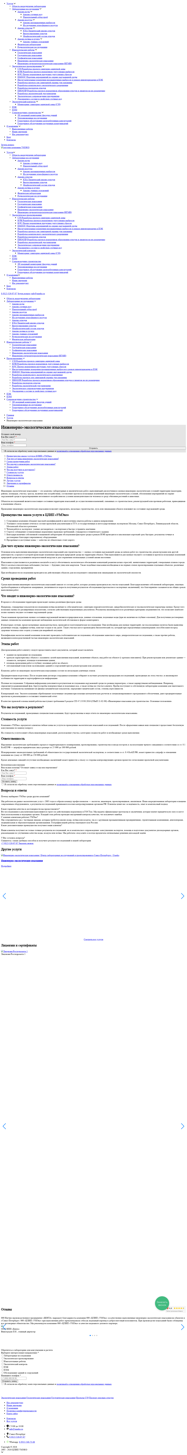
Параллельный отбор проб (35, 17)
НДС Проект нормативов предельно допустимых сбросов (45, 74)
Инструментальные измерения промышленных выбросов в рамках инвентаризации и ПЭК (60, 80)
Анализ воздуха (25, 20)
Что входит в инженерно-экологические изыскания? (31, 464)
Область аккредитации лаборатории (29, 6)
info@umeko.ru (38, 293)
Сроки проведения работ (18, 461)
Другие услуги (13, 480)
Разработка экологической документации (37, 93)
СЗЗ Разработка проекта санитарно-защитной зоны (41, 69)
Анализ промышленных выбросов (39, 22)
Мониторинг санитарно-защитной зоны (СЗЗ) (39, 104)
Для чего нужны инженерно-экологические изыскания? (33, 458)
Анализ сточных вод (32, 14)
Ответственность (15, 475)
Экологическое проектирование (27, 66)
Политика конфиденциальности (22, 1410)
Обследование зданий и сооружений (21, 1372)
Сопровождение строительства (26, 112)
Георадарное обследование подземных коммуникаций (43, 123)
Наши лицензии (19, 131)
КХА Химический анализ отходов (39, 30)
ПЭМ (14, 109)
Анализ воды (24, 11)
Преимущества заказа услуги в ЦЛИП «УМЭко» (29, 456)
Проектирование (15, 358)
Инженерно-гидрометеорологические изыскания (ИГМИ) (45, 63)
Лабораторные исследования (25, 9)
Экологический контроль (24, 101)
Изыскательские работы (23, 50)
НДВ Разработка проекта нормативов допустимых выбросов (46, 71)
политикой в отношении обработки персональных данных (84, 451)
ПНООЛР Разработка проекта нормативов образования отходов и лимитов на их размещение (61, 90)
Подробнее (6, 866)
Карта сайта (12, 1413)
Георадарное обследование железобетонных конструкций (44, 120)
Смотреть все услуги (93, 939)
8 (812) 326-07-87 (9, 293)
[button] (90, 1335)
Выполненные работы (22, 129)
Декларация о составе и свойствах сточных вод (40, 99)
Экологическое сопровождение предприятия (38, 96)
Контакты (11, 139)
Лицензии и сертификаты (19, 483)
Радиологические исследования (32, 47)
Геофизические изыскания (30, 58)
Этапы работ (12, 467)
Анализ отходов (25, 28)
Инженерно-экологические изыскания (35, 60)
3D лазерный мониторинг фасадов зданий (37, 115)
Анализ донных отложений (36, 41)
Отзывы (10, 486)
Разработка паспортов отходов (32, 88)
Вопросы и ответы (15, 477)
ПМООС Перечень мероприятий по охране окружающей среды (47, 77)
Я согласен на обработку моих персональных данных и (58, 451)
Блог (9, 137)
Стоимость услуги (15, 472)
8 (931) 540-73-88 (27, 1442)
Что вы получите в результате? (21, 469)
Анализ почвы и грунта (29, 39)
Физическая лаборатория (29, 44)
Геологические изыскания (30, 52)
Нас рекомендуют (20, 134)
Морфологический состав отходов (39, 36)
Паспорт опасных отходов (101, 1397)
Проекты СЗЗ (82, 1397)
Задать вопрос (7, 144)
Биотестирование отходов (35, 33)
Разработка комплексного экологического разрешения (43, 85)
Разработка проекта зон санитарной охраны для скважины (45, 82)
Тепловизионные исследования (32, 118)
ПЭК (14, 107)
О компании (12, 126)
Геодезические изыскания (30, 55)
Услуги (10, 3)
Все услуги (12, 1421)
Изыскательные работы (15, 1361)
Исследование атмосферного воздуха (40, 25)
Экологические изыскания (13, 1397)
